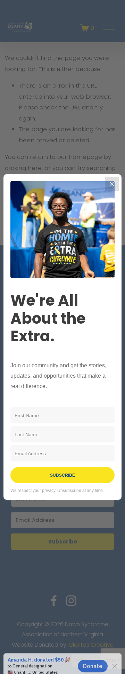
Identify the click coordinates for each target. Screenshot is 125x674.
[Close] (112, 184)
